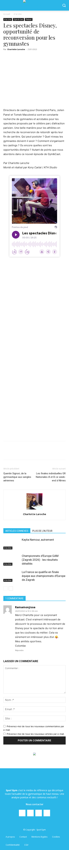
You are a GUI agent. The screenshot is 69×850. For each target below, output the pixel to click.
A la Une (18, 14)
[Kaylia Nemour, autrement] (11, 543)
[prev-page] (5, 588)
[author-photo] (34, 509)
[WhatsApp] (40, 453)
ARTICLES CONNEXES (16, 531)
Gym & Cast (18, 19)
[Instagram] (30, 813)
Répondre (19, 650)
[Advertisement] (34, 300)
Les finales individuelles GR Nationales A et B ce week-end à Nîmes (51, 477)
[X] (25, 453)
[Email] (48, 453)
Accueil (6, 14)
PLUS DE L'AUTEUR (42, 531)
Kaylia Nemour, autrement (38, 539)
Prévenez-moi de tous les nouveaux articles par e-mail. (35, 734)
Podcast (28, 19)
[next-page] (11, 588)
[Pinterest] (32, 453)
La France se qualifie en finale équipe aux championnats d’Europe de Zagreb (43, 575)
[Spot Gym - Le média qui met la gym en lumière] (34, 5)
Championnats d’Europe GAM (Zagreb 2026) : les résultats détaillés (40, 559)
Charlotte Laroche (16, 49)
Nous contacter (34, 804)
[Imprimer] (55, 453)
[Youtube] (47, 813)
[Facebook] (17, 453)
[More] (63, 453)
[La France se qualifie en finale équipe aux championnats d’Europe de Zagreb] (11, 576)
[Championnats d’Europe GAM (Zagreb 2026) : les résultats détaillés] (11, 560)
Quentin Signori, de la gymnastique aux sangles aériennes (17, 477)
